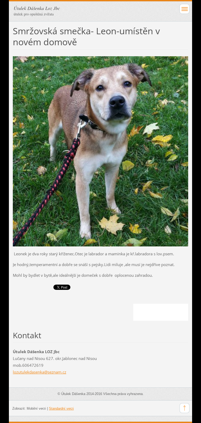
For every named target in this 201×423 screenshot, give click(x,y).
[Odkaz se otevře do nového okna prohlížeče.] (100, 151)
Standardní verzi (61, 408)
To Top (184, 408)
